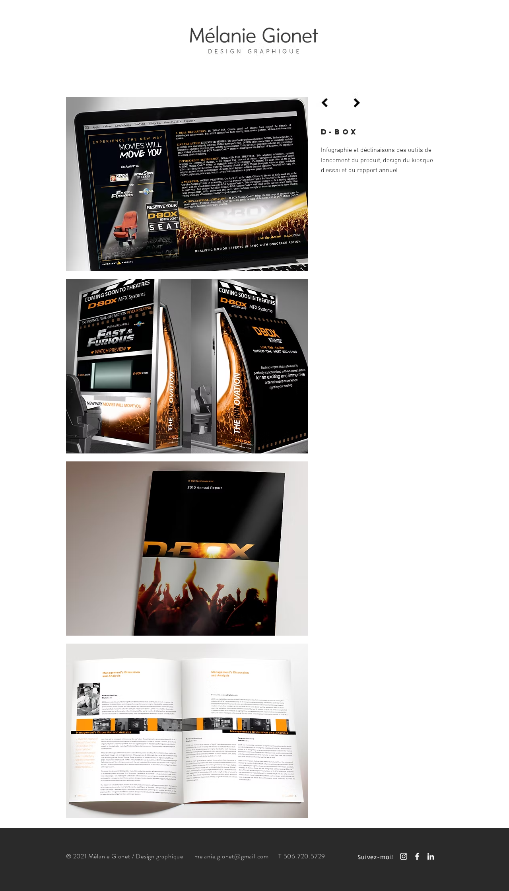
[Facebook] (417, 856)
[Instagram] (403, 856)
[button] (187, 184)
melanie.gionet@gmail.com (231, 856)
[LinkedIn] (430, 856)
